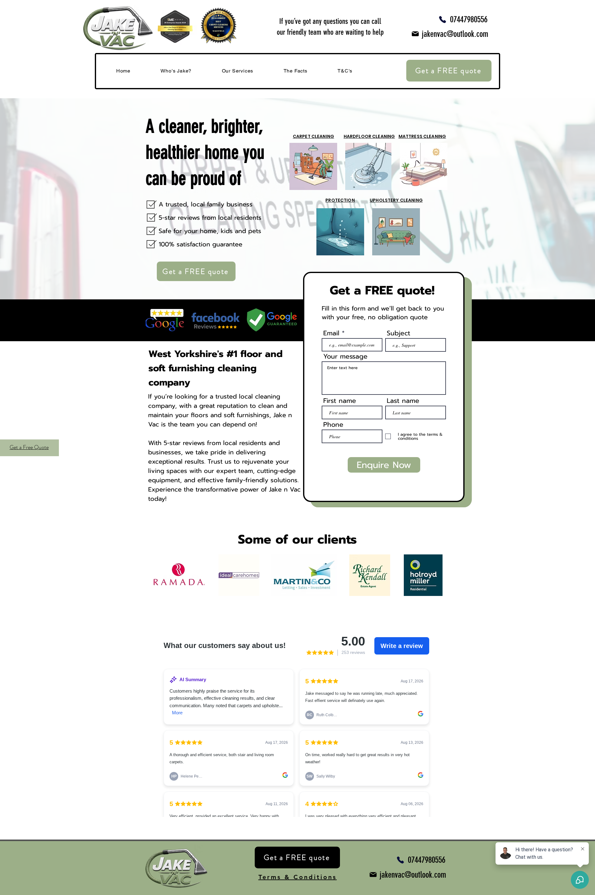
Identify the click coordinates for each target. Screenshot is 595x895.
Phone (333, 424)
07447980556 (468, 19)
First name (339, 401)
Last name (403, 401)
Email (331, 333)
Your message (345, 356)
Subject (398, 333)
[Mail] (415, 34)
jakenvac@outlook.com (455, 34)
